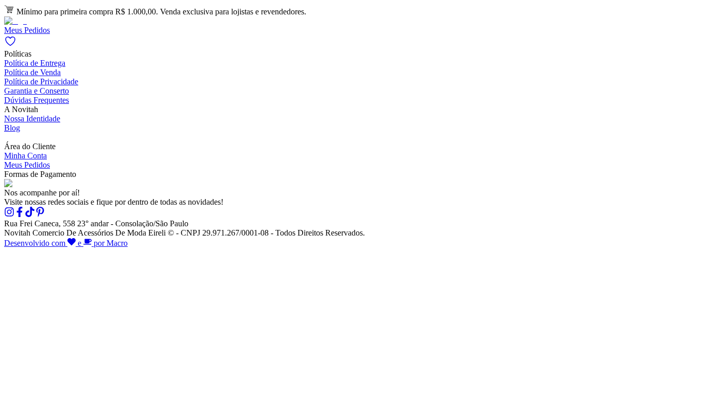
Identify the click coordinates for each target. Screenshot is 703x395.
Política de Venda (32, 72)
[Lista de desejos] (10, 44)
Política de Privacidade (41, 81)
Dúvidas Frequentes (36, 100)
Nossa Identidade (32, 118)
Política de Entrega (34, 63)
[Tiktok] (30, 214)
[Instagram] (9, 214)
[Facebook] (19, 214)
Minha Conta (25, 155)
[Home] (15, 20)
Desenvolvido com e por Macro (66, 243)
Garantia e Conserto (36, 90)
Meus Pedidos (27, 30)
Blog (12, 127)
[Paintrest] (40, 214)
